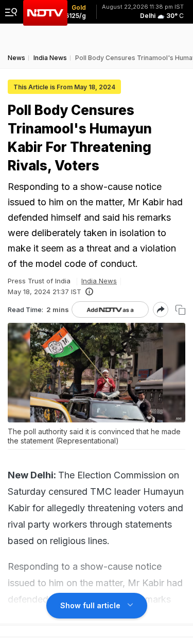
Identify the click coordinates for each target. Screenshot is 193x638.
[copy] (180, 310)
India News (99, 281)
